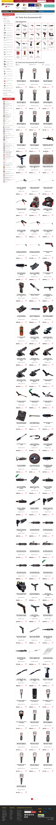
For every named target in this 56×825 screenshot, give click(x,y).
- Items (49, 6)
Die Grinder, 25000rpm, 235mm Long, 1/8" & (34, 508)
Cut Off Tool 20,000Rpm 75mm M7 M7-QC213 (21, 466)
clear (10, 95)
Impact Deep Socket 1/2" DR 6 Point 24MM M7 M (48, 102)
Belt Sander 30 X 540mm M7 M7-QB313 (48, 402)
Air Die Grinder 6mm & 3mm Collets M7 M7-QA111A (21, 273)
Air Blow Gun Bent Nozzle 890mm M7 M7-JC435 (48, 188)
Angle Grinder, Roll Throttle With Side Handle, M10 (35, 359)
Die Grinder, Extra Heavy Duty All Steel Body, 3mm (48, 530)
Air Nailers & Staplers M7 (51, 38)
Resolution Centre (4, 820)
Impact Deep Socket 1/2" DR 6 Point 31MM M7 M (21, 744)
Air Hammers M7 (38, 38)
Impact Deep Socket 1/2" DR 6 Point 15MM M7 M (48, 81)
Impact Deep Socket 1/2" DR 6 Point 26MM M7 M (21, 124)
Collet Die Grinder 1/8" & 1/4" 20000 (48, 423)
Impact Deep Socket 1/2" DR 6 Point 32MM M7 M (48, 124)
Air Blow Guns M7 (31, 29)
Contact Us (11, 813)
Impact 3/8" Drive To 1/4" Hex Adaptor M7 (34, 701)
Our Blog (11, 811)
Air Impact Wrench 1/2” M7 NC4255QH (48, 273)
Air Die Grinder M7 (18, 38)
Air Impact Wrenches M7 (44, 38)
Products (11, 817)
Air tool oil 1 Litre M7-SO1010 (21, 337)
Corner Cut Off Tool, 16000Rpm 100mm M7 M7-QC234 (35, 444)
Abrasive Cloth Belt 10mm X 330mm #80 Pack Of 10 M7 (35, 166)
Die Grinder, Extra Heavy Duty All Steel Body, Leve (34, 551)
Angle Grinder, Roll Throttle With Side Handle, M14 (48, 359)
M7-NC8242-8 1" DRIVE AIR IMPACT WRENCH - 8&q (48, 145)
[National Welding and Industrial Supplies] (7, 4)
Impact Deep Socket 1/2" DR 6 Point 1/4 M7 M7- (34, 765)
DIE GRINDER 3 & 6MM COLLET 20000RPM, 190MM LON (47, 466)
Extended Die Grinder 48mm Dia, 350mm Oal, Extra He (48, 637)
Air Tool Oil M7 (24, 56)
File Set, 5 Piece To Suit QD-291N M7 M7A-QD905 (48, 658)
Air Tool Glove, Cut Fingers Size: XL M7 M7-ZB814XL (48, 316)
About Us (11, 810)
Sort (42, 64)
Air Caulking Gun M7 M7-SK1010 (48, 252)
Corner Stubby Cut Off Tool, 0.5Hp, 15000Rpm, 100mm (47, 444)
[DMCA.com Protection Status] (41, 815)
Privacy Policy (19, 811)
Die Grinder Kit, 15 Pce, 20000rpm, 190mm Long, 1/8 (34, 487)
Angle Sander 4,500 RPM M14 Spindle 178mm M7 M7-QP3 (34, 380)
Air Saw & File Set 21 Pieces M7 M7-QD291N (21, 316)
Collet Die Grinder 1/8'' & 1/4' (21, 444)
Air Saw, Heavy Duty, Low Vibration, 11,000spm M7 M (34, 316)
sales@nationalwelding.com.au (30, 1)
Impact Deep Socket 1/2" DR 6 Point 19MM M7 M (21, 102)
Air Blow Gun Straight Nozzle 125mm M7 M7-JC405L (21, 231)
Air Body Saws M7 (38, 29)
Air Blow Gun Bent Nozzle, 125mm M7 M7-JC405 (21, 209)
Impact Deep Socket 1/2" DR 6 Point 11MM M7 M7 (21, 786)
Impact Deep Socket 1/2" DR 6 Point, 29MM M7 (34, 145)
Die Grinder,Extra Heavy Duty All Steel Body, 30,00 (35, 573)
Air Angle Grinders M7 (18, 29)
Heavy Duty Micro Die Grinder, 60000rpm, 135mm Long (21, 679)
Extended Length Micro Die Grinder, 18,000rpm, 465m (34, 658)
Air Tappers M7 (51, 47)
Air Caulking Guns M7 (44, 29)
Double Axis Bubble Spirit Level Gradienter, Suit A (21, 594)
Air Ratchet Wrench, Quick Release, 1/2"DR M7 (35, 295)
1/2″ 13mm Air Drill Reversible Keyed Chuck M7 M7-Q (21, 166)
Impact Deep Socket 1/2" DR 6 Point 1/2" (21, 765)
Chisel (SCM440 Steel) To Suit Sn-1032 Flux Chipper (35, 423)
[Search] (45, 1)
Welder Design (4, 814)
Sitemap (11, 818)
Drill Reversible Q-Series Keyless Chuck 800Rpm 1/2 (34, 594)
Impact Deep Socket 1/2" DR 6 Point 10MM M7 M (21, 81)
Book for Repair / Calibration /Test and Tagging (24, 8)
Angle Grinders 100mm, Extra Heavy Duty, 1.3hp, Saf (21, 380)
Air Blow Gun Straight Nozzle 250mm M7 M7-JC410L (34, 231)
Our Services (41, 11)
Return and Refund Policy (19, 814)
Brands (11, 815)
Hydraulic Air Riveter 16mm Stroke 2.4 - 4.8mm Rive (48, 679)
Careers (11, 814)
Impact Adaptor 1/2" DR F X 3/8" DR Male (48, 701)
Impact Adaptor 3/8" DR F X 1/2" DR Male (21, 722)
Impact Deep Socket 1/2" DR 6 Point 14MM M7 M (34, 81)
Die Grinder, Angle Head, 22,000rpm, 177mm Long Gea (48, 508)
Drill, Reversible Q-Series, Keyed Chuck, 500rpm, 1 (48, 615)
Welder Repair (4, 813)
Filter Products (8, 14)
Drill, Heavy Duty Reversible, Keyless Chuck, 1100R (48, 594)
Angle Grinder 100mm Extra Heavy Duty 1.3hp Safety (34, 337)
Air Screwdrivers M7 (45, 48)
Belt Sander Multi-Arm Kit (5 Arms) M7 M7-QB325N (21, 423)
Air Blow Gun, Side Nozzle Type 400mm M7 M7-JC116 (21, 252)
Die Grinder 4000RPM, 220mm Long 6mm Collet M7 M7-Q (21, 487)
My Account (51, 1)
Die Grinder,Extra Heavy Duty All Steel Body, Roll (48, 573)
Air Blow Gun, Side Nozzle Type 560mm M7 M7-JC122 (35, 252)
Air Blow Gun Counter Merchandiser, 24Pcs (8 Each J (47, 209)
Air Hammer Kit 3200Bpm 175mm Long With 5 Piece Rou (35, 273)
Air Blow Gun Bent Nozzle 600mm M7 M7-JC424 (35, 188)
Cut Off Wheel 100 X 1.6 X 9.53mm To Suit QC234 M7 (35, 466)
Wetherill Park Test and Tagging (4, 816)
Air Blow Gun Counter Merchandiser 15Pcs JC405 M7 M (34, 209)
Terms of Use (19, 810)
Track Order (4, 811)
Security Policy (19, 817)
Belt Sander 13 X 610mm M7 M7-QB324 (21, 402)
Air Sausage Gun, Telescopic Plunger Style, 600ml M (48, 295)
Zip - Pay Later (19, 819)
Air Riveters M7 (31, 48)
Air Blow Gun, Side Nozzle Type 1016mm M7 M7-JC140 (48, 231)
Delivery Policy (19, 815)
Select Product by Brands (17, 8)
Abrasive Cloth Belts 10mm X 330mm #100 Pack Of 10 (48, 166)
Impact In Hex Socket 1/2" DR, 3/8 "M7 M (21, 701)
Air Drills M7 (25, 38)
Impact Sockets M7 (31, 57)
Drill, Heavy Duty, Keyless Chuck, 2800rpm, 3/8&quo (21, 615)
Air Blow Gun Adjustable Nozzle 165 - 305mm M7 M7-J (21, 188)
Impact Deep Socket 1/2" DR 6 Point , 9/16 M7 (34, 744)
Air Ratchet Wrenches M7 (24, 48)
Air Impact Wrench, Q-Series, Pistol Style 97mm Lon (21, 295)
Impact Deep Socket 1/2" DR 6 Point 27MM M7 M (34, 124)
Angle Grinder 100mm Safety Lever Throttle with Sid (48, 337)
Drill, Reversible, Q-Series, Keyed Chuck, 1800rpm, (21, 637)
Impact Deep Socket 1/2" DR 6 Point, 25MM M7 (21, 145)
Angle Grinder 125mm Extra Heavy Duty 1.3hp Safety (21, 359)
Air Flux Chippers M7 (31, 38)
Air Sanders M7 (38, 48)
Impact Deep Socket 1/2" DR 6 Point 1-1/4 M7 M (48, 744)
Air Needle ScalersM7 (18, 48)
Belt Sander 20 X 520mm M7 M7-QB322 (34, 402)
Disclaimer (18, 818)
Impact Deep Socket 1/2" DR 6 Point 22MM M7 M (34, 102)
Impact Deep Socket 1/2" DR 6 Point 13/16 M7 (34, 722)
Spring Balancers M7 (38, 57)
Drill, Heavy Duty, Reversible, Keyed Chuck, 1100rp (35, 615)
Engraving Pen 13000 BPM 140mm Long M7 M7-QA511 (34, 637)
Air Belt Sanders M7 (25, 29)
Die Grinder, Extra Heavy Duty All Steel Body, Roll (21, 573)
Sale (31, 7)
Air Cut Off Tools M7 (51, 29)
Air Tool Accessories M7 (18, 57)
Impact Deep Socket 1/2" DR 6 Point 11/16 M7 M (48, 765)
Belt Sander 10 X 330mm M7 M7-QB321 (48, 380)
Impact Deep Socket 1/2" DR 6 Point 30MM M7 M (48, 722)
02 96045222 (19, 1)
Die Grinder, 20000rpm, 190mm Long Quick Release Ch (48, 487)
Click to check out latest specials (38, 8)
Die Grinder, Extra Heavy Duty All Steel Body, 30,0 (34, 530)
